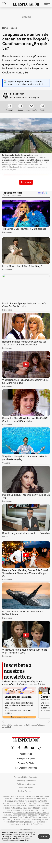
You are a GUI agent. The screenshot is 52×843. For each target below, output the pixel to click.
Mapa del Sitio (26, 754)
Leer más (26, 182)
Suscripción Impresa (26, 758)
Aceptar (43, 836)
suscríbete (22, 710)
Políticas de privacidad (26, 784)
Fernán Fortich (17, 94)
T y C (27, 725)
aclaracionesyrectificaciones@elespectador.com (31, 813)
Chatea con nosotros (28, 768)
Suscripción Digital (26, 763)
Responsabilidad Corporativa (26, 777)
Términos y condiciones (26, 781)
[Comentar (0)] (31, 106)
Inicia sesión (10, 710)
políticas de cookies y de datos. (17, 840)
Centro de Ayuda (26, 788)
